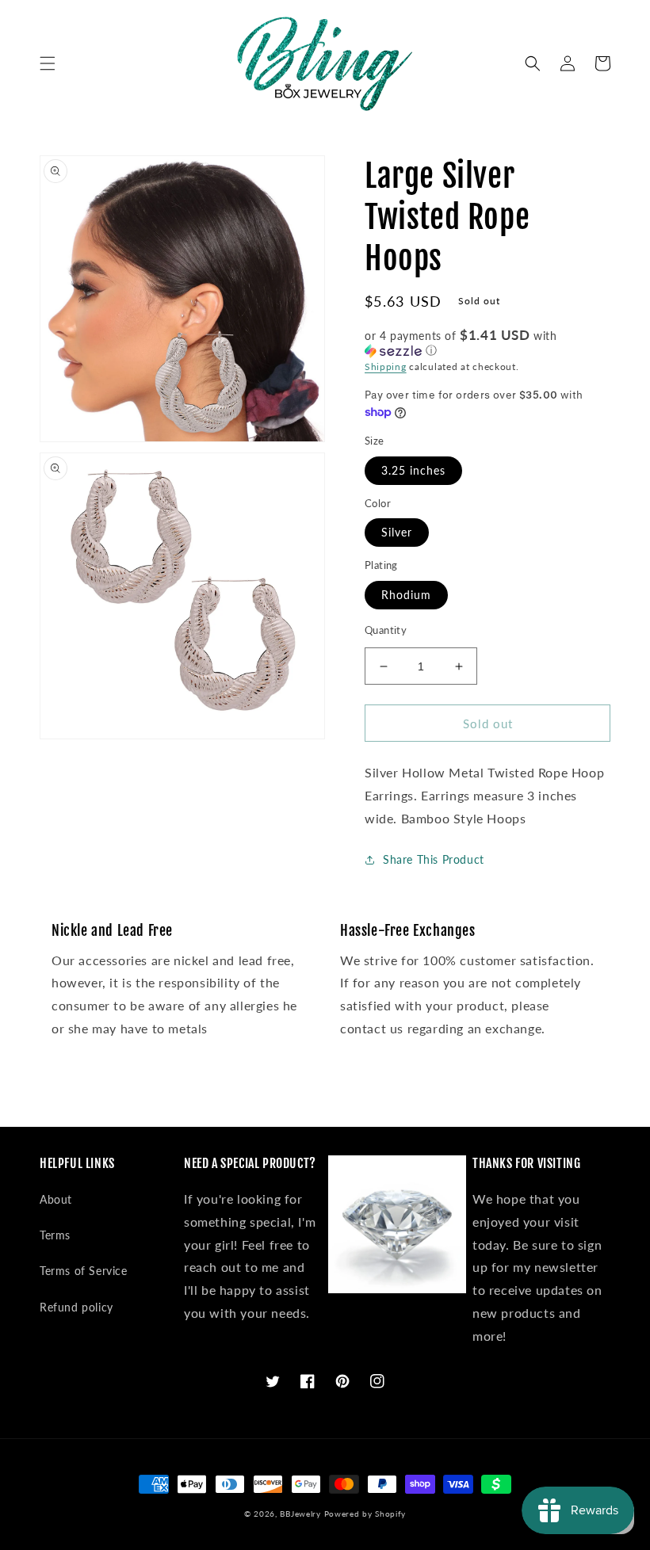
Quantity (386, 630)
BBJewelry (300, 1513)
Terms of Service (84, 1270)
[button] (47, 63)
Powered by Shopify (365, 1513)
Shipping (386, 366)
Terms (55, 1235)
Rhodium (406, 594)
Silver (396, 532)
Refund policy (76, 1307)
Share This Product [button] (433, 859)
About (56, 1199)
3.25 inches (413, 470)
